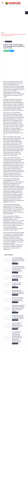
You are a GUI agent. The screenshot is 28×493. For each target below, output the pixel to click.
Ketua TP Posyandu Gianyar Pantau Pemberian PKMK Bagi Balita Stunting (17, 325)
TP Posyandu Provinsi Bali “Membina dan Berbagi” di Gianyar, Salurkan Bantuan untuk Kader (18, 269)
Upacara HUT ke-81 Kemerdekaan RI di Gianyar (16, 284)
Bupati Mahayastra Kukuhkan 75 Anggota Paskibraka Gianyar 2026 (18, 292)
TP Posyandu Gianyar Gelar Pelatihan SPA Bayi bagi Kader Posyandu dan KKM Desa (18, 260)
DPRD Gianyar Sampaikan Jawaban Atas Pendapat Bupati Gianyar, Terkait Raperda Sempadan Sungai (18, 308)
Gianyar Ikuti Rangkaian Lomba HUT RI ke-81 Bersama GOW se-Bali (18, 299)
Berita (2, 33)
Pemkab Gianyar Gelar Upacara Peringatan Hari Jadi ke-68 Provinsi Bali (18, 317)
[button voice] (26, 12)
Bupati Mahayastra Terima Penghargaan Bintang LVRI (17, 277)
